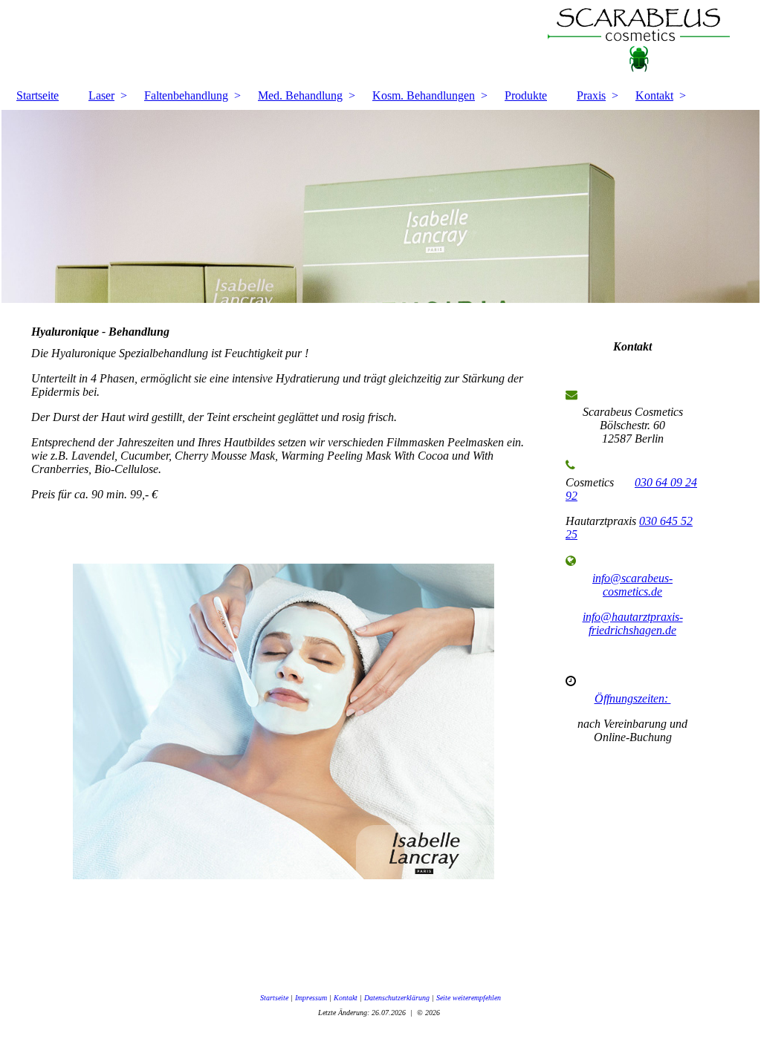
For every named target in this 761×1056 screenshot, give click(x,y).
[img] (380, 41)
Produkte (526, 95)
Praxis (591, 95)
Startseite (37, 95)
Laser (101, 95)
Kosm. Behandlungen (423, 95)
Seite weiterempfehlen (468, 998)
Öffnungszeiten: (633, 698)
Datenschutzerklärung (397, 998)
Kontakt (654, 95)
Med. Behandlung (300, 95)
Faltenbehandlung (186, 95)
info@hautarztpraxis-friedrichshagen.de (633, 623)
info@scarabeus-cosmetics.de (632, 585)
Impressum (311, 998)
